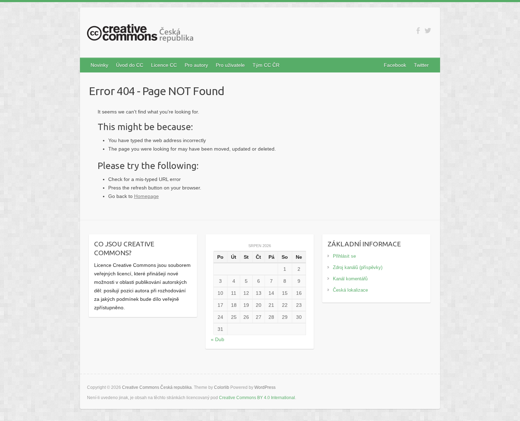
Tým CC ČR (266, 65)
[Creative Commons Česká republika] (140, 34)
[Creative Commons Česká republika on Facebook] (418, 30)
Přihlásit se (344, 256)
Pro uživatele (230, 65)
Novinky (99, 65)
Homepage (146, 196)
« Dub (217, 339)
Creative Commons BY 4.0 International (257, 397)
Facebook (395, 65)
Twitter (421, 65)
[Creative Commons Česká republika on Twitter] (428, 30)
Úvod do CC (129, 65)
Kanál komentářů (350, 278)
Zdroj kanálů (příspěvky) (357, 267)
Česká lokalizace (350, 290)
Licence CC (164, 65)
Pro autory (196, 65)
